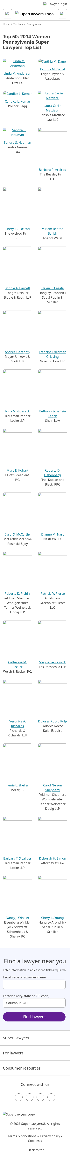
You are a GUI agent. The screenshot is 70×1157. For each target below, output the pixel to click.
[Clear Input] (61, 984)
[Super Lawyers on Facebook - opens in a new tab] (19, 1097)
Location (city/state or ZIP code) (26, 996)
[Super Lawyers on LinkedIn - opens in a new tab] (51, 1097)
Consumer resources (22, 1068)
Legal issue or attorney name (24, 977)
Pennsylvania (34, 24)
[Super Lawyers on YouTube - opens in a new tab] (40, 1097)
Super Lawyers (16, 1037)
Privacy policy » (51, 1136)
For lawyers (13, 1053)
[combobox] (34, 984)
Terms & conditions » (23, 1136)
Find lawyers (34, 1016)
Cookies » (35, 1141)
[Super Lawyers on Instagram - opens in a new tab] (29, 1097)
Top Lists (18, 24)
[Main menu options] (7, 13)
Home (6, 24)
